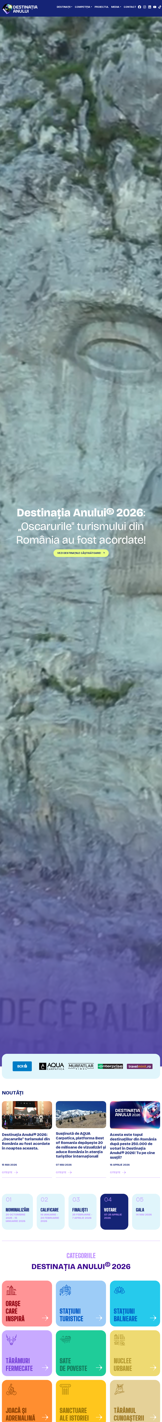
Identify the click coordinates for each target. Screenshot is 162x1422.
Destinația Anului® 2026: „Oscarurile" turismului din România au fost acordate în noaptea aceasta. (26, 1141)
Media (115, 6)
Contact (130, 6)
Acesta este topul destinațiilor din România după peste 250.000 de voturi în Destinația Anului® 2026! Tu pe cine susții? (133, 1146)
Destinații (63, 6)
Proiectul (102, 6)
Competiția (82, 6)
